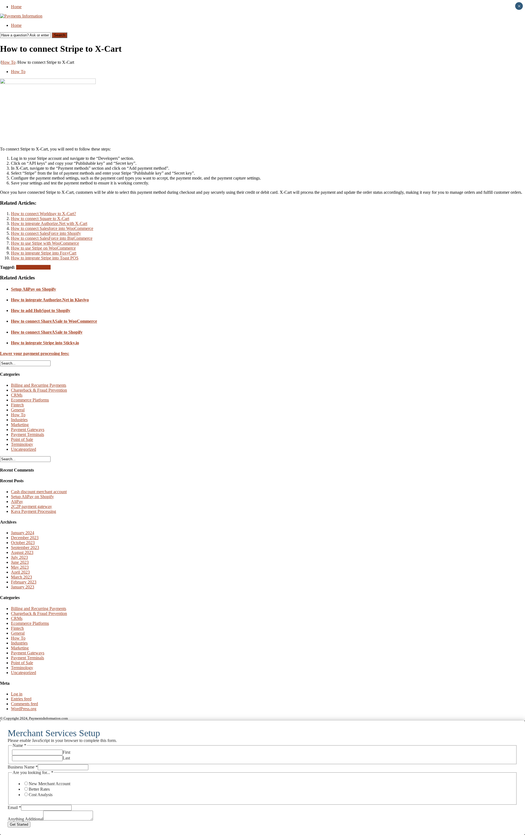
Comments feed (24, 703)
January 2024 (22, 532)
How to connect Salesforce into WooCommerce (52, 228)
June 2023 (20, 562)
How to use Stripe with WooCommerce (45, 243)
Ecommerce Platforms (30, 400)
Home (16, 6)
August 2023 (22, 552)
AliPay (17, 501)
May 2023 (20, 567)
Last (66, 758)
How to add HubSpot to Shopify (40, 310)
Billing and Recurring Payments (38, 385)
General (18, 410)
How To (8, 62)
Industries (19, 419)
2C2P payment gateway (31, 506)
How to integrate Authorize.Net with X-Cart (49, 223)
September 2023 (25, 547)
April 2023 (20, 572)
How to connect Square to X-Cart (40, 218)
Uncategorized (23, 449)
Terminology (22, 444)
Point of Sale (22, 439)
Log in (16, 694)
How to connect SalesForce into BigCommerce (51, 238)
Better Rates (39, 789)
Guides (22, 267)
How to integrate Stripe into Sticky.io (45, 342)
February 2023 (23, 582)
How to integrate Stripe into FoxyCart (43, 253)
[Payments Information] (21, 16)
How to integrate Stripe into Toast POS (44, 258)
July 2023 (19, 557)
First (66, 752)
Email (14, 807)
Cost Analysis (40, 794)
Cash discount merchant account (39, 491)
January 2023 (22, 587)
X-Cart (45, 267)
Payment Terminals (27, 434)
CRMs (16, 395)
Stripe (33, 267)
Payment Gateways (27, 429)
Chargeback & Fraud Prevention (39, 390)
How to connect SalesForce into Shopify (46, 233)
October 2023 (23, 542)
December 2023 (25, 537)
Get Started (19, 824)
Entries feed (21, 699)
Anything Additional (25, 819)
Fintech (17, 405)
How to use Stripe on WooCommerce (43, 248)
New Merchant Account (49, 783)
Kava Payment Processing (33, 511)
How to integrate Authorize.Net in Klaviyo (50, 299)
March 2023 (21, 577)
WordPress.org (23, 708)
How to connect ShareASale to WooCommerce (54, 321)
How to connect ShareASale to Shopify (47, 332)
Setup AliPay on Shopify (33, 289)
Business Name (23, 767)
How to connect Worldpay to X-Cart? (43, 213)
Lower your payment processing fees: (34, 353)
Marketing (20, 424)
